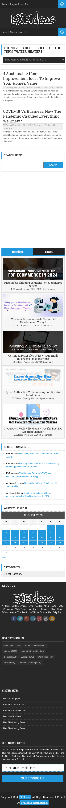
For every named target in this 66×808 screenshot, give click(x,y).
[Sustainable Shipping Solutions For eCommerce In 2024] (33, 279)
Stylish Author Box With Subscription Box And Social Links (33, 393)
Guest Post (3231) (12, 645)
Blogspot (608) (10, 657)
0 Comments (36, 87)
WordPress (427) (45, 657)
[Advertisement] (33, 209)
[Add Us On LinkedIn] (33, 622)
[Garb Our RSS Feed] (52, 622)
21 (42, 543)
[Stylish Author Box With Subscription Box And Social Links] (33, 389)
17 (6, 543)
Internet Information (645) (32, 651)
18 (15, 543)
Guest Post (48, 87)
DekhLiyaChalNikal (12, 716)
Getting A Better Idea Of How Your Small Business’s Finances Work (33, 357)
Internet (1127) (10, 651)
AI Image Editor (13, 483)
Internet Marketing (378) (30, 662)
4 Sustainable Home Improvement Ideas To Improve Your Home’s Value (31, 78)
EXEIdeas (7, 87)
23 (60, 543)
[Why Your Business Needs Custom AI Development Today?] (33, 316)
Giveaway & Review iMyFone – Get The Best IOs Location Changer (33, 430)
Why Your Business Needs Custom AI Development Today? (33, 320)
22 (51, 543)
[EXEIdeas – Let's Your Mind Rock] (33, 24)
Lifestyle (58, 87)
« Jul (3, 557)
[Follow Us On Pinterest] (39, 622)
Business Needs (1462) (35, 645)
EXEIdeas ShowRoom (13, 704)
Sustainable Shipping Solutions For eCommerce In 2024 (33, 284)
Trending (17, 251)
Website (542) (27, 657)
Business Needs (52, 125)
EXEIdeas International (14, 710)
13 (33, 537)
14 (42, 537)
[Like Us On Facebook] (14, 622)
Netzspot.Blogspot (11, 698)
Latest (49, 251)
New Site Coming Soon (14, 722)
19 (24, 543)
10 (6, 537)
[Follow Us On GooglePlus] (26, 622)
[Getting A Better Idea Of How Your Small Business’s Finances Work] (33, 352)
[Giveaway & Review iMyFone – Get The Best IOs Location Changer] (33, 425)
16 (60, 537)
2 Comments (37, 125)
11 (15, 537)
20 (33, 543)
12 (24, 537)
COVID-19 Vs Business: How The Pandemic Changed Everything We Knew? (32, 116)
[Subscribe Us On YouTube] (46, 622)
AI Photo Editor (13, 493)
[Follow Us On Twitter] (20, 622)
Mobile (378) (9, 662)
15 (51, 537)
